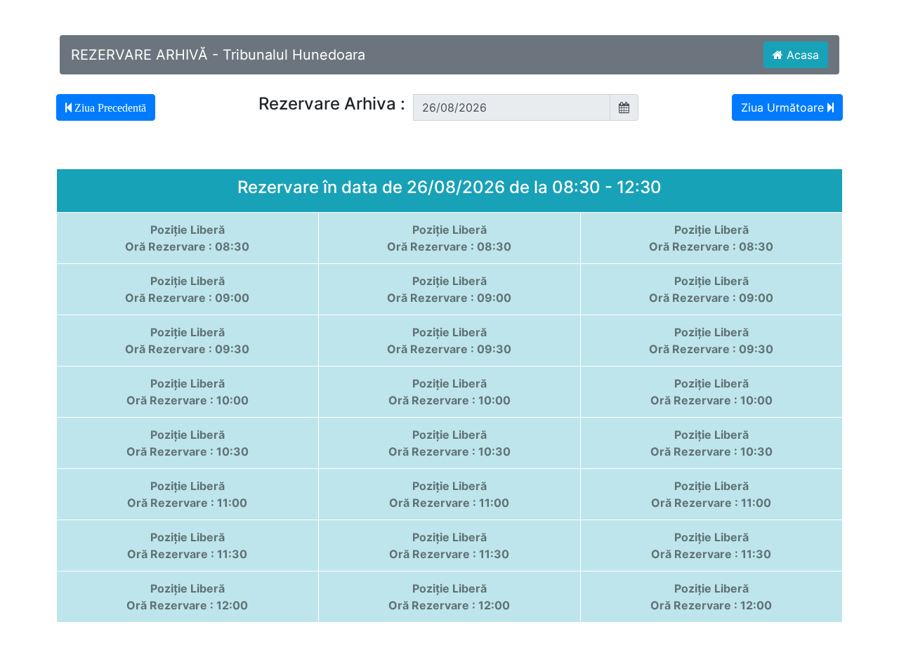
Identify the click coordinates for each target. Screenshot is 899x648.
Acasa (801, 55)
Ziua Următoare (784, 107)
